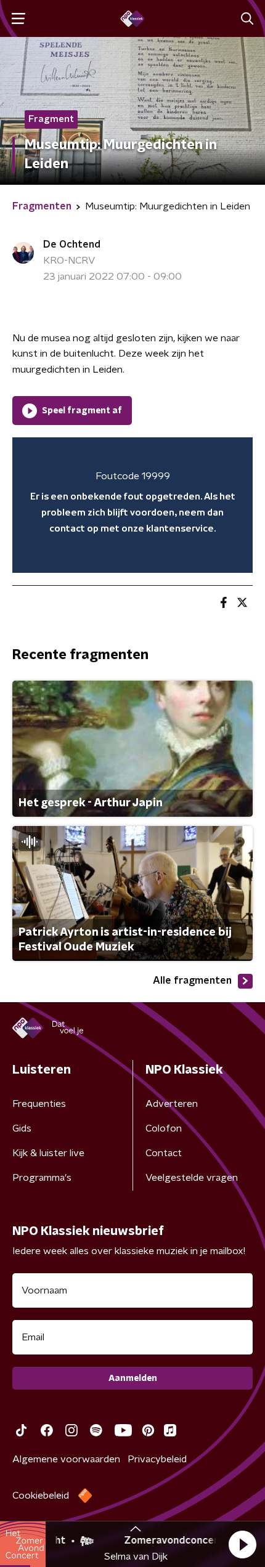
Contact (163, 1153)
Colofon (163, 1128)
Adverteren (171, 1104)
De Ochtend (71, 244)
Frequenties (39, 1104)
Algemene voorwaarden (66, 1459)
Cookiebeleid (40, 1495)
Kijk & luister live (48, 1153)
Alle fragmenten (192, 981)
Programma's (41, 1178)
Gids (21, 1128)
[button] (242, 1544)
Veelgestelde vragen (191, 1178)
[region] (132, 504)
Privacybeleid (157, 1459)
